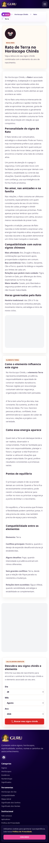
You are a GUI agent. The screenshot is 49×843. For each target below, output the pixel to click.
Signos (4, 768)
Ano (7, 708)
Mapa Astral (6, 799)
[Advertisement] (24, 331)
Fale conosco (6, 816)
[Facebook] (3, 757)
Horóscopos (6, 771)
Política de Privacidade (10, 823)
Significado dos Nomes (10, 806)
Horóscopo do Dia (8, 792)
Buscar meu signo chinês (26, 721)
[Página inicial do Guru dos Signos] (24, 738)
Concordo (24, 837)
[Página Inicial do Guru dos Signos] (10, 4)
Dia (6, 686)
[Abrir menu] (45, 4)
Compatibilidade (8, 795)
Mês (7, 697)
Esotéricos (5, 775)
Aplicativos (5, 819)
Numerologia (6, 779)
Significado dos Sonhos (10, 802)
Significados (6, 782)
